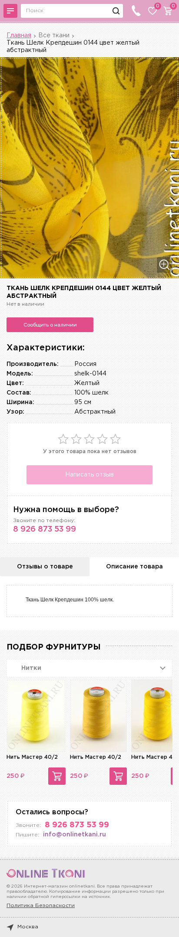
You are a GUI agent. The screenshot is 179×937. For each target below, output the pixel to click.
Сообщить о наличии (50, 325)
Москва (27, 926)
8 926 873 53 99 (44, 529)
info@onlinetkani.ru (74, 834)
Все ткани (54, 35)
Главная (19, 35)
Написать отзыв (89, 474)
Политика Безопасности (41, 905)
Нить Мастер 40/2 (32, 757)
